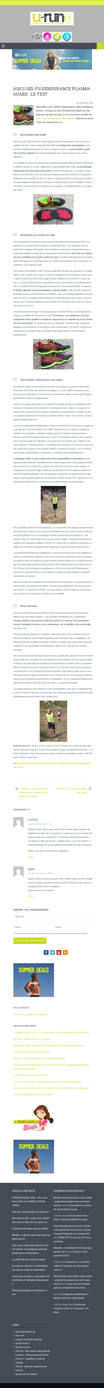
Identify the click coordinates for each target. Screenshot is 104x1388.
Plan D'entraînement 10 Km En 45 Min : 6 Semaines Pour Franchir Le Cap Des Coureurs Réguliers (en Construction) (72, 1230)
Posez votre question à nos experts (30, 1014)
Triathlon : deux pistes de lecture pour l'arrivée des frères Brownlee (34, 792)
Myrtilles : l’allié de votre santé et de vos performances (39, 1058)
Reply (31, 857)
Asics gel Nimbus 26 (25, 1332)
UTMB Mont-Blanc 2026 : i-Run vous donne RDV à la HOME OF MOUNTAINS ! (51, 1033)
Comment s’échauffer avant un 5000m (31, 1052)
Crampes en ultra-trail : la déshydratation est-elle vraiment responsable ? (48, 1082)
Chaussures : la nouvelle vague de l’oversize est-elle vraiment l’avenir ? (72, 1266)
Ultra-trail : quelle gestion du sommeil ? (32, 1039)
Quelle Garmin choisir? (26, 1374)
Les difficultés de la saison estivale (30, 1075)
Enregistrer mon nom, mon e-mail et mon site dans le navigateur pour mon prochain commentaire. (51, 933)
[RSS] (65, 952)
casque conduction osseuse (28, 1339)
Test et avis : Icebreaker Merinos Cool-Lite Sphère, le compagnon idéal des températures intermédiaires (30, 1249)
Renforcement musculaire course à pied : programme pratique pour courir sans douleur (73, 1202)
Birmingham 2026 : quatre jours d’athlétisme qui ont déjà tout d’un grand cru (49, 1045)
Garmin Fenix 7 (22, 1343)
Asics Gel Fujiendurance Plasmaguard (55, 118)
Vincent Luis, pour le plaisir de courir (71, 790)
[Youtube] (58, 952)
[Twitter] (52, 952)
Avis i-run (19, 1335)
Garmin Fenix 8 (22, 1347)
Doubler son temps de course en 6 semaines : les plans (71, 1308)
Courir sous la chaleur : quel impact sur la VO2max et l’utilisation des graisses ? (51, 1088)
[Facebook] (46, 952)
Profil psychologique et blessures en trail (32, 1094)
